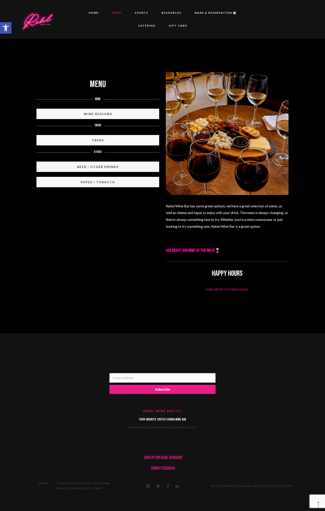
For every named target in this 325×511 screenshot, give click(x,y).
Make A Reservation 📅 (216, 12)
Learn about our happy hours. (227, 289)
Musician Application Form (83, 483)
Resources (171, 12)
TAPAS (98, 140)
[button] (5, 28)
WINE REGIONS (98, 114)
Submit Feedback (163, 468)
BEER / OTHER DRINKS (98, 167)
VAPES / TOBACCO (97, 182)
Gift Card (178, 25)
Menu (117, 12)
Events (141, 12)
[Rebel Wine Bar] (37, 19)
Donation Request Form (78, 488)
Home (94, 12)
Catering (146, 25)
